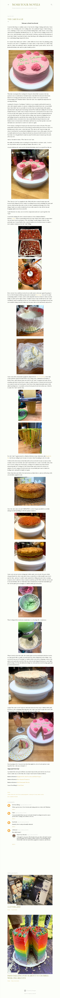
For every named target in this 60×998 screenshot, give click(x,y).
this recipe (38, 295)
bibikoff (34, 993)
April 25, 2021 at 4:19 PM (20, 812)
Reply (13, 809)
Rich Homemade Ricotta (23, 782)
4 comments (14, 909)
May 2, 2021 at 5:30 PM (32, 834)
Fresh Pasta (20, 785)
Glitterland (14, 907)
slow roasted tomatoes (13, 796)
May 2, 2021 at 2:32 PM (23, 830)
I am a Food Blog (40, 376)
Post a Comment (15, 980)
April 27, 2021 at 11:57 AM (23, 822)
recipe (13, 218)
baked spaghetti (24, 794)
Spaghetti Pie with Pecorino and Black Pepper (29, 776)
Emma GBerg (16, 804)
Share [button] (9, 792)
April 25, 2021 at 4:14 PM (25, 804)
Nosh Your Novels (26, 4)
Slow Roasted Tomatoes (23, 779)
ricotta (42, 794)
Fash (13, 812)
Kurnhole (14, 822)
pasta (39, 794)
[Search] (51, 4)
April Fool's (18, 794)
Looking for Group (33, 794)
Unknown (14, 830)
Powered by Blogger (31, 990)
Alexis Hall (13, 794)
